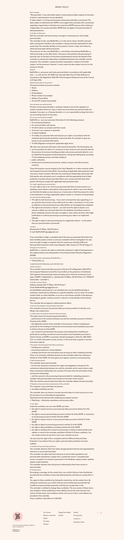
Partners (46, 524)
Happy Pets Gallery (64, 512)
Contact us (77, 518)
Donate (76, 512)
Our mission (47, 512)
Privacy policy (78, 515)
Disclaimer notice (79, 522)
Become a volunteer (49, 515)
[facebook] (98, 513)
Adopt (45, 518)
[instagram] (101, 513)
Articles (60, 515)
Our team (46, 521)
